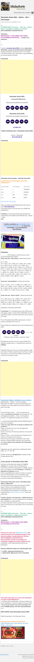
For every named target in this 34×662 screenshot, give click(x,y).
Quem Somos (4, 654)
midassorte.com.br (21, 532)
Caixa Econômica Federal (17, 492)
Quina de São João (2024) (8, 201)
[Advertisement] (17, 77)
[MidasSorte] (13, 10)
